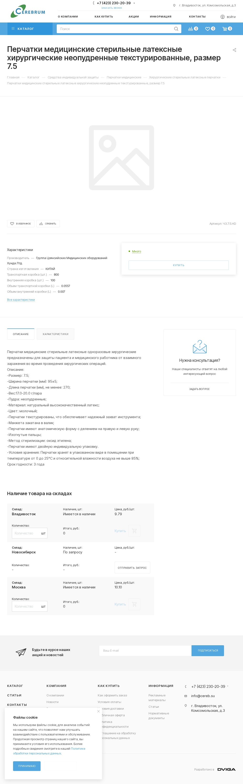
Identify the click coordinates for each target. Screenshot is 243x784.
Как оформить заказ (112, 695)
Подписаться (208, 650)
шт (43, 533)
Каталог (15, 686)
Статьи (14, 695)
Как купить (109, 686)
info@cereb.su (203, 696)
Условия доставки (111, 708)
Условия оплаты (109, 702)
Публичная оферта (111, 715)
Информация (161, 686)
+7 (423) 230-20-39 (114, 3)
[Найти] (176, 28)
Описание (20, 334)
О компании (55, 695)
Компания (56, 686)
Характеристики (55, 334)
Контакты (17, 705)
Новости (53, 702)
